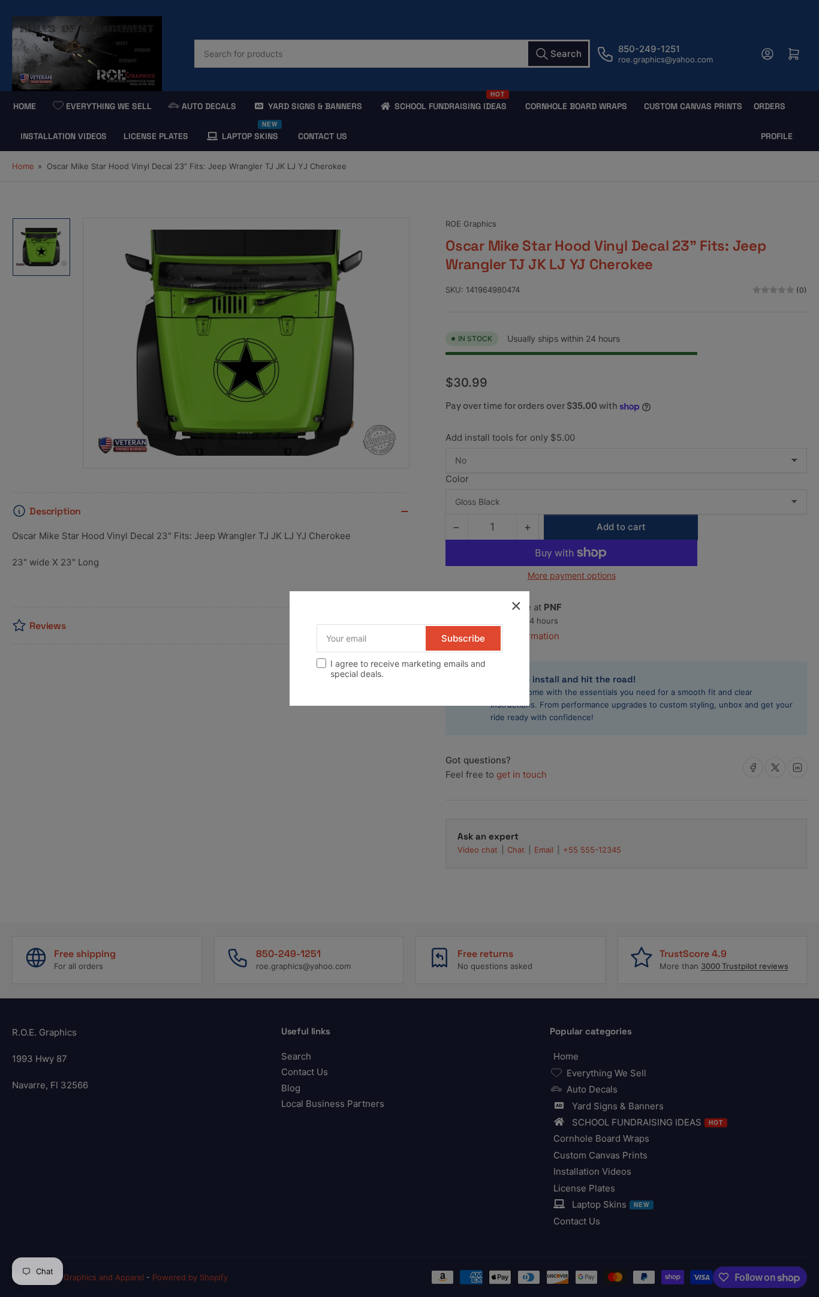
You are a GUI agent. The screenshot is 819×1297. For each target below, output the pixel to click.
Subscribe (463, 638)
